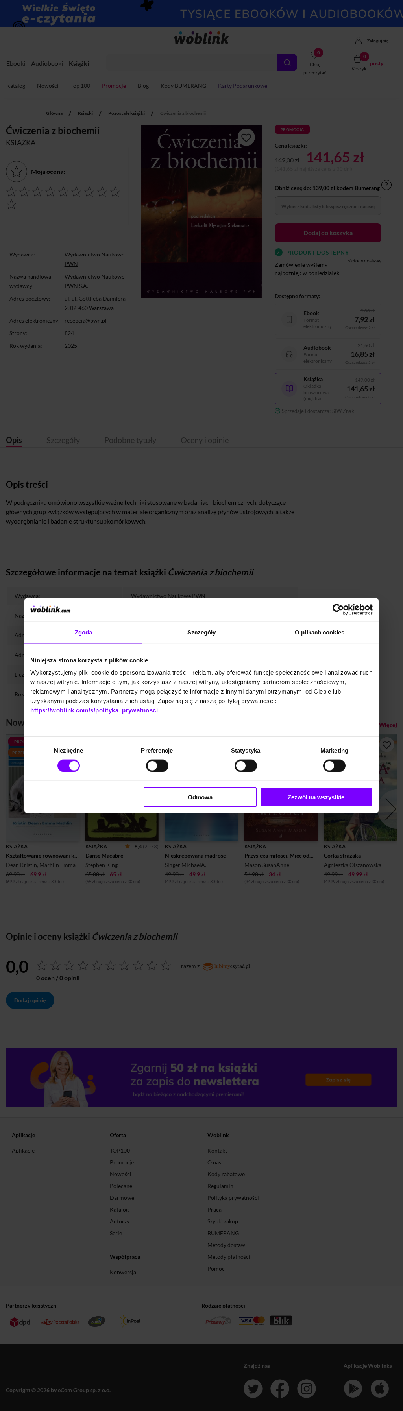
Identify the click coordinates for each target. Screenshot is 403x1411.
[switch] (157, 765)
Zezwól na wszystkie (316, 797)
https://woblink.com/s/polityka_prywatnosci (94, 710)
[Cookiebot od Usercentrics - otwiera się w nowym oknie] (338, 609)
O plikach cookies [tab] (319, 632)
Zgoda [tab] (83, 632)
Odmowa (200, 797)
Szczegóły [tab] (201, 632)
